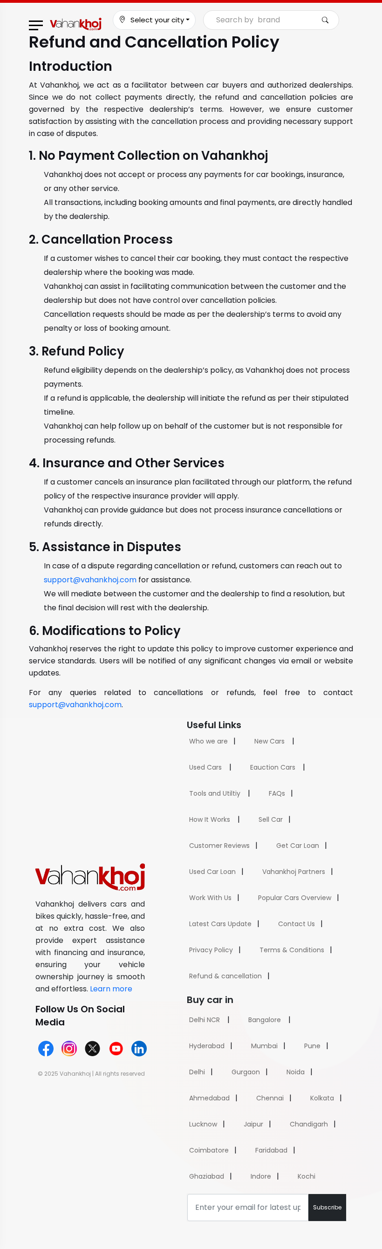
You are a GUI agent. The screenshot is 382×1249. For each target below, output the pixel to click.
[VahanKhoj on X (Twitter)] (92, 1048)
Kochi (306, 1176)
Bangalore (264, 1019)
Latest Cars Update (220, 923)
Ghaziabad (206, 1176)
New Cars (269, 741)
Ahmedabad (209, 1098)
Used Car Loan (212, 871)
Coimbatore (209, 1150)
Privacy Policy (211, 950)
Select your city (157, 20)
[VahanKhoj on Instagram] (69, 1048)
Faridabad (271, 1150)
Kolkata (322, 1098)
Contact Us (296, 923)
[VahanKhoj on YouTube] (116, 1048)
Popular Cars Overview (294, 897)
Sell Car (271, 819)
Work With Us (210, 897)
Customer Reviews (219, 845)
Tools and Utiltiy (214, 793)
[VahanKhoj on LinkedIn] (139, 1048)
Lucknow (203, 1124)
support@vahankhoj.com (90, 579)
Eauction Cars (272, 767)
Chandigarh (309, 1124)
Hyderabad (207, 1046)
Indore (261, 1176)
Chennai (270, 1098)
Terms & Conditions (291, 950)
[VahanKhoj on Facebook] (46, 1048)
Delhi (197, 1072)
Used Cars (205, 767)
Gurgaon (246, 1072)
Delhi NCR (204, 1019)
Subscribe (327, 1207)
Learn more (111, 988)
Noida (295, 1072)
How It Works (209, 819)
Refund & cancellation (225, 976)
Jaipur (253, 1124)
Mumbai (264, 1046)
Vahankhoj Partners (293, 871)
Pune (312, 1046)
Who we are (208, 741)
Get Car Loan (297, 845)
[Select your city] (122, 20)
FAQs (277, 793)
